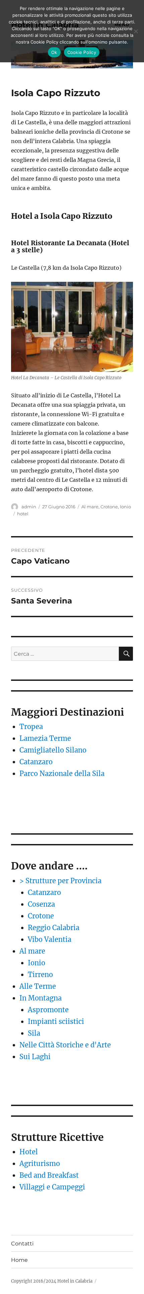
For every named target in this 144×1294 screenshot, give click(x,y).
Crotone (109, 506)
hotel (22, 513)
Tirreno (40, 974)
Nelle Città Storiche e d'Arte (65, 1045)
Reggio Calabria (53, 927)
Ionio (125, 506)
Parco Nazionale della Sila (61, 773)
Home (19, 1260)
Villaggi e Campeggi (52, 1187)
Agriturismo (39, 1163)
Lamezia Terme (45, 738)
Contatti (22, 1243)
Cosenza (41, 904)
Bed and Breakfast (49, 1175)
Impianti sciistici (56, 1021)
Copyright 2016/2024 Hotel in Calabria (51, 1281)
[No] (135, 31)
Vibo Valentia (49, 939)
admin (28, 506)
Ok (54, 52)
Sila (34, 1033)
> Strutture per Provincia (60, 881)
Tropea (31, 726)
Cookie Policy (81, 52)
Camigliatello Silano (52, 750)
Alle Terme (37, 986)
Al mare (89, 506)
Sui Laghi (35, 1056)
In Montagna (40, 998)
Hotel (28, 1152)
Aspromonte (48, 1010)
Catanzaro (36, 762)
